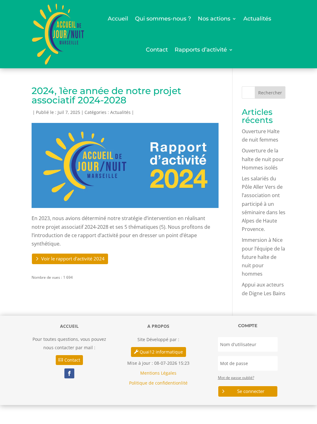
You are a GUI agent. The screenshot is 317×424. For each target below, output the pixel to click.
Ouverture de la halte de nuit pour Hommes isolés (263, 159)
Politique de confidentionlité (158, 383)
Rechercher (270, 93)
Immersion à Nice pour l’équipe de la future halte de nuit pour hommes (263, 257)
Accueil (118, 18)
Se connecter (250, 391)
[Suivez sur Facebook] (69, 373)
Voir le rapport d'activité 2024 (73, 258)
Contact (157, 49)
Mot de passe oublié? (236, 377)
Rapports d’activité (201, 49)
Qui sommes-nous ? (163, 18)
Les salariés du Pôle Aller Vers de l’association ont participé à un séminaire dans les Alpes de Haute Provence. (263, 203)
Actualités (257, 18)
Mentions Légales (158, 373)
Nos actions (214, 18)
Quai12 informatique (161, 352)
